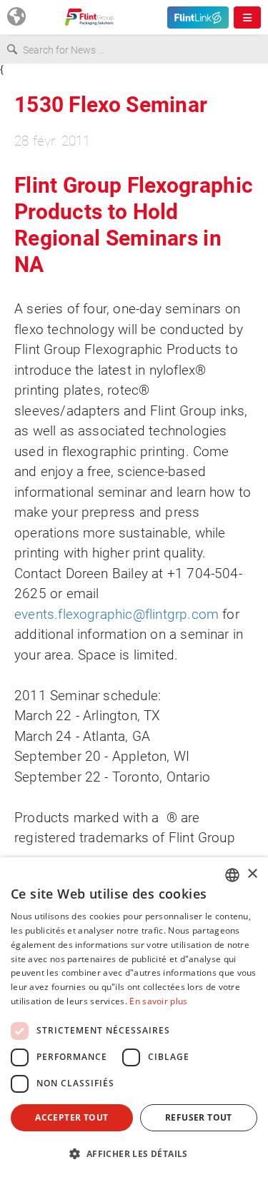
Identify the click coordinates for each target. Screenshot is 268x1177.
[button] (134, 1153)
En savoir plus (158, 1001)
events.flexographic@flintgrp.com (116, 614)
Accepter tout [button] (71, 1117)
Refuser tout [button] (198, 1117)
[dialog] (134, 1017)
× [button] (252, 874)
